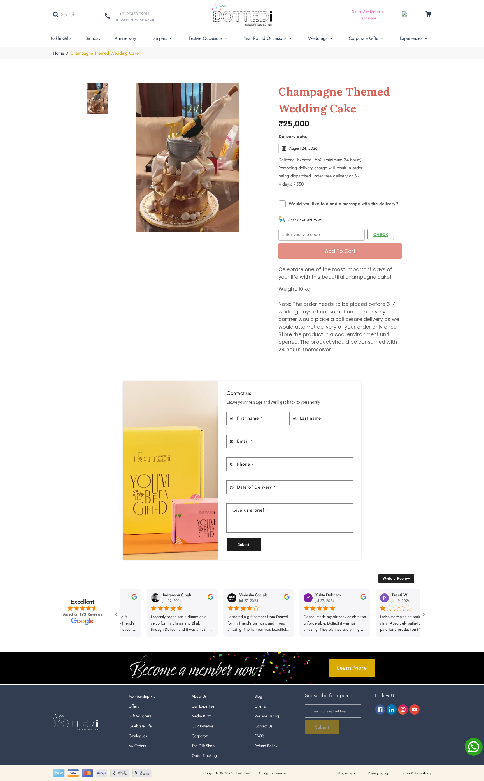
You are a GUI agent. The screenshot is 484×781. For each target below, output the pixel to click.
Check (380, 234)
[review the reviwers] (193, 598)
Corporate (200, 736)
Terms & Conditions (416, 773)
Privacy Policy (378, 773)
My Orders (137, 745)
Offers (134, 706)
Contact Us (264, 726)
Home (58, 53)
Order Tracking (204, 755)
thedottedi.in (246, 773)
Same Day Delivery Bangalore (367, 14)
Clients (260, 706)
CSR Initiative (202, 726)
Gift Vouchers (140, 716)
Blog (258, 696)
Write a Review (396, 578)
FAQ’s (259, 736)
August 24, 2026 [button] (303, 148)
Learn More (352, 668)
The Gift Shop (203, 745)
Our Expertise (203, 706)
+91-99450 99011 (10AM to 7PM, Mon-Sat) (134, 17)
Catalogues (138, 736)
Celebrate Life (140, 726)
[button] (64, 14)
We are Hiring (267, 716)
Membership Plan (143, 696)
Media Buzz (201, 716)
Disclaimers (346, 773)
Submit (243, 544)
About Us (199, 696)
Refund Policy (266, 745)
